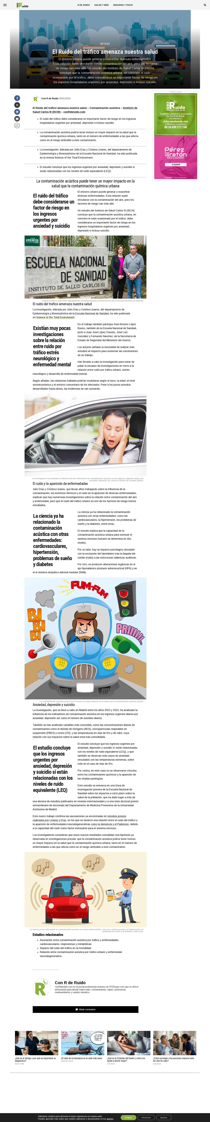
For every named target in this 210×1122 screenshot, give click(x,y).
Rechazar (146, 1117)
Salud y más (101, 5)
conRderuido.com (74, 112)
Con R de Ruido (49, 98)
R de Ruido (84, 5)
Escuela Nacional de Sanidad (92, 313)
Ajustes (163, 1117)
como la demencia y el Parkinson (110, 824)
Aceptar (128, 1117)
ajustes (110, 1119)
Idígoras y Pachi (123, 5)
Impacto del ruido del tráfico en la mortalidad (65, 948)
